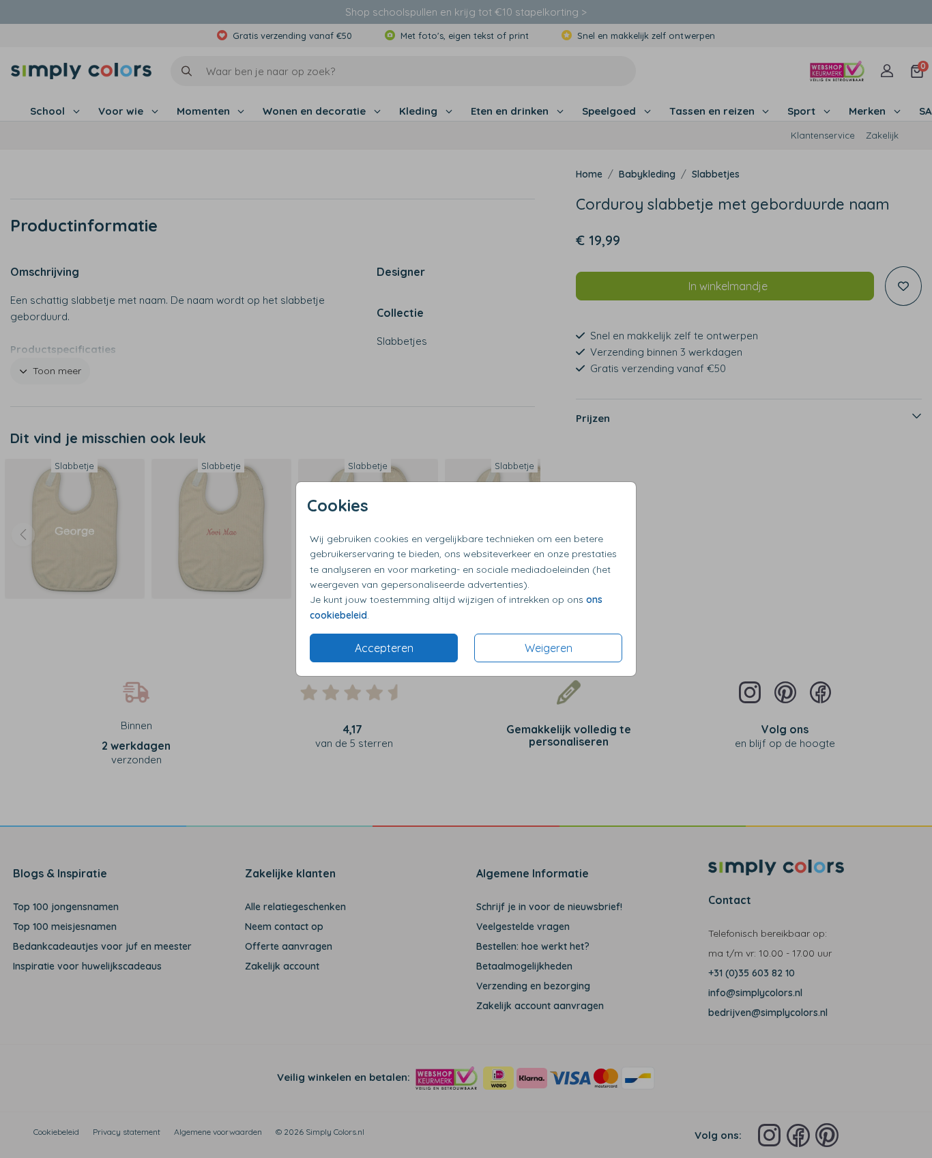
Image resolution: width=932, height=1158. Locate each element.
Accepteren (384, 648)
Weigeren (548, 648)
